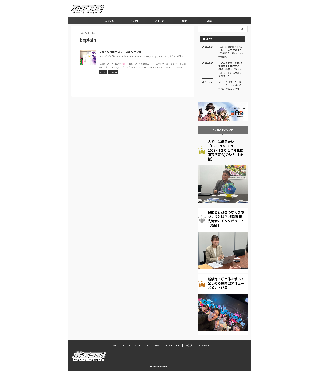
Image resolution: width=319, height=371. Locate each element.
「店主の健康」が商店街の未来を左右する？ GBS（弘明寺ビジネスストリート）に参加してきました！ (230, 69)
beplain (124, 56)
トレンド (134, 20)
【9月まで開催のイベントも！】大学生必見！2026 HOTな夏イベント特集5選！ (230, 51)
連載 (209, 20)
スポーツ (159, 20)
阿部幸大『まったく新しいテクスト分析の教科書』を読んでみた (230, 85)
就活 (184, 20)
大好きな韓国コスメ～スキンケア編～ (121, 52)
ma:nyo (153, 56)
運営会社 (189, 345)
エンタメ (109, 20)
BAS (118, 56)
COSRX (146, 56)
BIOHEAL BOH (135, 56)
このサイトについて (172, 345)
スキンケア (163, 56)
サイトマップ (203, 345)
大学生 (173, 56)
